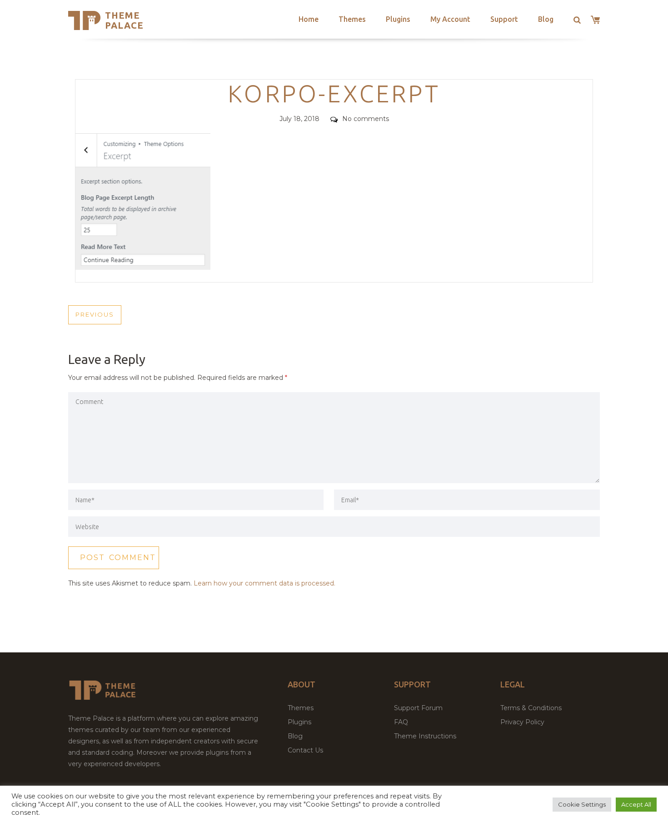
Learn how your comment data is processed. (264, 583)
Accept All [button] (636, 804)
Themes (352, 19)
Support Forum (418, 708)
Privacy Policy (522, 722)
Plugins (398, 19)
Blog (545, 19)
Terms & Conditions (531, 708)
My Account (450, 19)
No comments (365, 119)
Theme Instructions (425, 736)
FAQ (401, 722)
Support (504, 19)
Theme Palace (124, 20)
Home (309, 19)
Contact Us (305, 750)
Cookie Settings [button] (582, 804)
